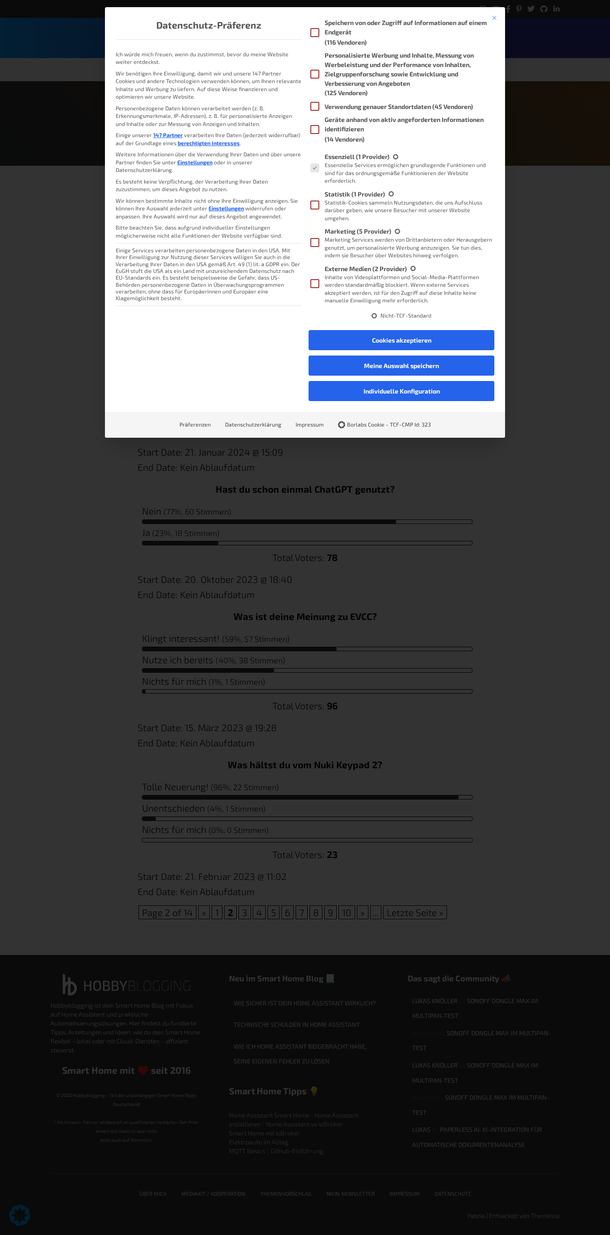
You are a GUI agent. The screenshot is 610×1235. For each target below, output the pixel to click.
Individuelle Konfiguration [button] (401, 391)
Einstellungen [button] (195, 162)
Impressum (310, 424)
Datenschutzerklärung (253, 424)
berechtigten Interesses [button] (209, 143)
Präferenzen (195, 424)
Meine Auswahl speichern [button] (401, 365)
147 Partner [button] (168, 135)
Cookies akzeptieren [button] (401, 340)
